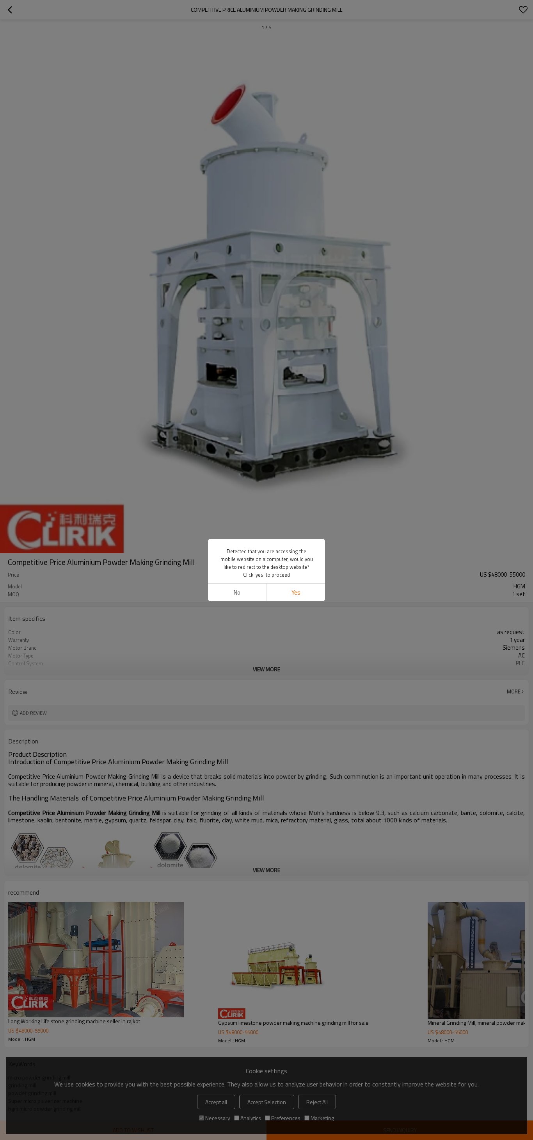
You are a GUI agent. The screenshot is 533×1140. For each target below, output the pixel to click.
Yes (295, 592)
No (237, 592)
